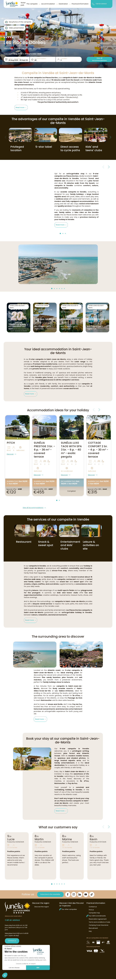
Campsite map (94, 913)
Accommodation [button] (48, 4)
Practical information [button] (80, 4)
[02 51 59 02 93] (93, 4)
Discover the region (41, 907)
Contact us (12, 941)
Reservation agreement (97, 919)
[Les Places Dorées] (12, 4)
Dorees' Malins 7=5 (96, 320)
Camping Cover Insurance (98, 925)
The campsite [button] (32, 4)
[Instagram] (73, 894)
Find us (91, 910)
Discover (10, 454)
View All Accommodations (99, 59)
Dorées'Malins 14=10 (70, 320)
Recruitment (93, 928)
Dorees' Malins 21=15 (44, 320)
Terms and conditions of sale (99, 922)
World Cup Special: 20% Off (16, 317)
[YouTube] (85, 894)
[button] (21, 107)
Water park (23, 4)
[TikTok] (91, 894)
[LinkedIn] (79, 894)
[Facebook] (67, 894)
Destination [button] (63, 4)
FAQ (90, 931)
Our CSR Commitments (97, 916)
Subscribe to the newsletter (50, 894)
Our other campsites (69, 909)
